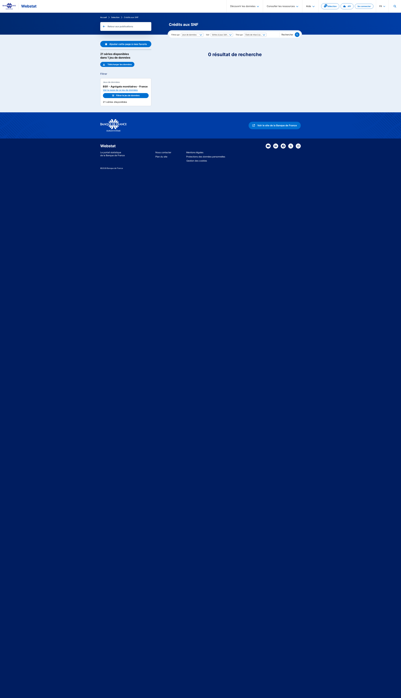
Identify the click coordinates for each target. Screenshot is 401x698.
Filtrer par (175, 35)
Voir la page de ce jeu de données (120, 90)
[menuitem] (394, 6)
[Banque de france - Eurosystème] (9, 6)
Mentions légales (194, 152)
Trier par (239, 35)
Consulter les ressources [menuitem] (281, 6)
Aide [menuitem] (308, 6)
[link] (330, 6)
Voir (207, 35)
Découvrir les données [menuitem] (242, 6)
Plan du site (161, 156)
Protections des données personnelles (205, 156)
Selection (115, 17)
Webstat (28, 6)
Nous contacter (163, 152)
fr (380, 6)
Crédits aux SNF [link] (131, 17)
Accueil (103, 17)
